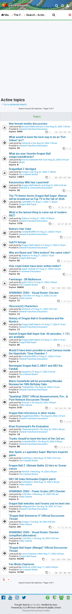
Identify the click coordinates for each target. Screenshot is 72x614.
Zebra (25, 218)
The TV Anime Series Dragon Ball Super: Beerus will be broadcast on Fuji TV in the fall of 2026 (38, 197)
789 (69, 573)
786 (56, 573)
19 (59, 207)
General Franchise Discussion (33, 129)
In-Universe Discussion (30, 271)
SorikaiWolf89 (28, 231)
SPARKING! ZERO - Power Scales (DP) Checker (37, 491)
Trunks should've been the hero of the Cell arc (37, 438)
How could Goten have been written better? (35, 266)
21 (66, 207)
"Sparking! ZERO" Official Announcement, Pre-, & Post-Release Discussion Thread (38, 398)
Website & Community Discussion (35, 187)
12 (62, 528)
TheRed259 (27, 387)
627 (64, 177)
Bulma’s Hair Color (20, 228)
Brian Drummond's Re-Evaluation (29, 426)
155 (56, 408)
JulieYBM (26, 202)
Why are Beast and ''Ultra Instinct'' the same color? (39, 252)
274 (64, 132)
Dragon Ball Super (27, 204)
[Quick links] (70, 15)
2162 (53, 559)
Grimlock (26, 143)
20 (62, 207)
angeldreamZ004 (30, 416)
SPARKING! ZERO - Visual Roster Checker (34, 292)
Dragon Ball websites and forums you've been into (39, 503)
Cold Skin (26, 295)
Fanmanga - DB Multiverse (25, 279)
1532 (68, 288)
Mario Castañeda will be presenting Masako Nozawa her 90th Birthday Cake (35, 383)
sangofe (26, 371)
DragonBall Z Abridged (22, 169)
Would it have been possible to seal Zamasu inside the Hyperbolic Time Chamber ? (39, 352)
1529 (53, 288)
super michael (28, 269)
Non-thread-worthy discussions (28, 123)
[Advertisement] (36, 58)
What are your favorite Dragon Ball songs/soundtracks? (30, 155)
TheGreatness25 (30, 429)
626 (60, 177)
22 (69, 207)
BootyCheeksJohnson (33, 126)
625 (56, 177)
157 (64, 408)
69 (69, 224)
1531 (63, 288)
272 (56, 132)
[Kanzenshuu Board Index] (17, 4)
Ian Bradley (35, 605)
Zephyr (25, 255)
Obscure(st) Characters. (24, 306)
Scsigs (25, 172)
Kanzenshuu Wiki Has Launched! (29, 182)
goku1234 (26, 282)
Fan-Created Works (28, 174)
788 (64, 573)
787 (60, 573)
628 (69, 177)
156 (60, 408)
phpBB (25, 607)
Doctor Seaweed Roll (32, 159)
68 (66, 224)
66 (59, 224)
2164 (63, 559)
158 (69, 408)
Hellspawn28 (28, 506)
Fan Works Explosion (21, 564)
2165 (68, 559)
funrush (25, 402)
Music (22, 162)
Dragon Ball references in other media (32, 413)
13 (66, 528)
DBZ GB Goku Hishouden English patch (32, 479)
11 (59, 528)
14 (69, 528)
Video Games (25, 298)
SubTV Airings (17, 242)
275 (69, 132)
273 (60, 132)
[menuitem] (57, 6)
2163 (58, 559)
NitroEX (25, 471)
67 (62, 224)
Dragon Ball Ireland (31, 185)
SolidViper (27, 458)
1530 (58, 288)
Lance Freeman (29, 553)
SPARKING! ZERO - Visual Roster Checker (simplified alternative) (34, 534)
